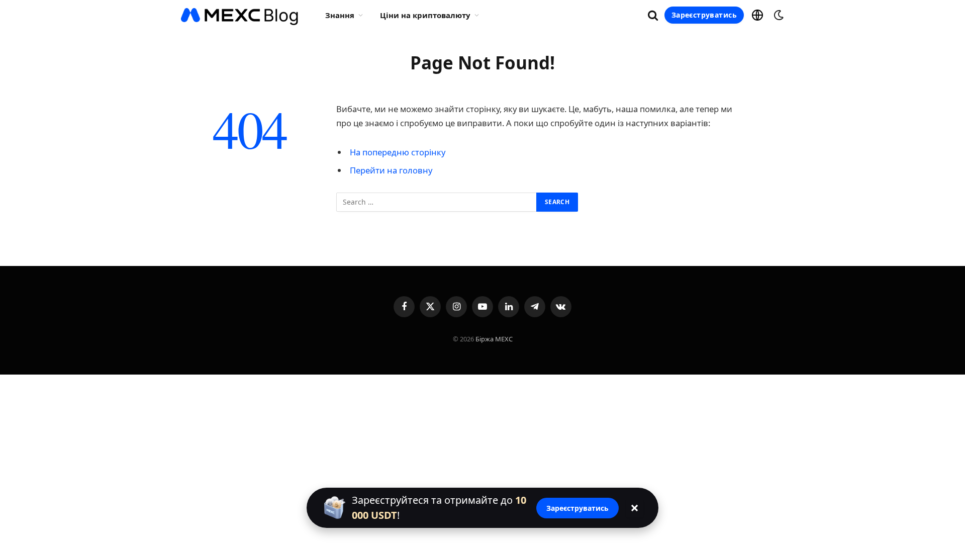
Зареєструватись (704, 15)
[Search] (653, 15)
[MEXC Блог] (240, 15)
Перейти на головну (391, 170)
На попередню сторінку (397, 152)
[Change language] (757, 15)
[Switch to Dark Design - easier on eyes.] (777, 15)
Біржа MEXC (494, 338)
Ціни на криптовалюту (425, 15)
